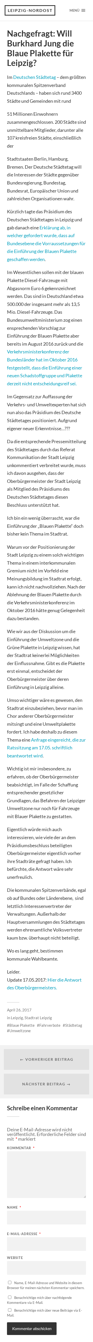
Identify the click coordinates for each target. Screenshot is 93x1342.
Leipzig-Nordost (30, 10)
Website (15, 1257)
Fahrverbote (49, 1025)
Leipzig (17, 1017)
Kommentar (21, 1148)
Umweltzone (20, 1030)
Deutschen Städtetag (34, 77)
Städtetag (73, 1025)
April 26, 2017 (19, 1010)
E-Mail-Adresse (24, 1234)
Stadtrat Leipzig (38, 1017)
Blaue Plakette (22, 1025)
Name (14, 1207)
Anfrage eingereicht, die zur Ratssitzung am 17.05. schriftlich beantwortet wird (46, 747)
